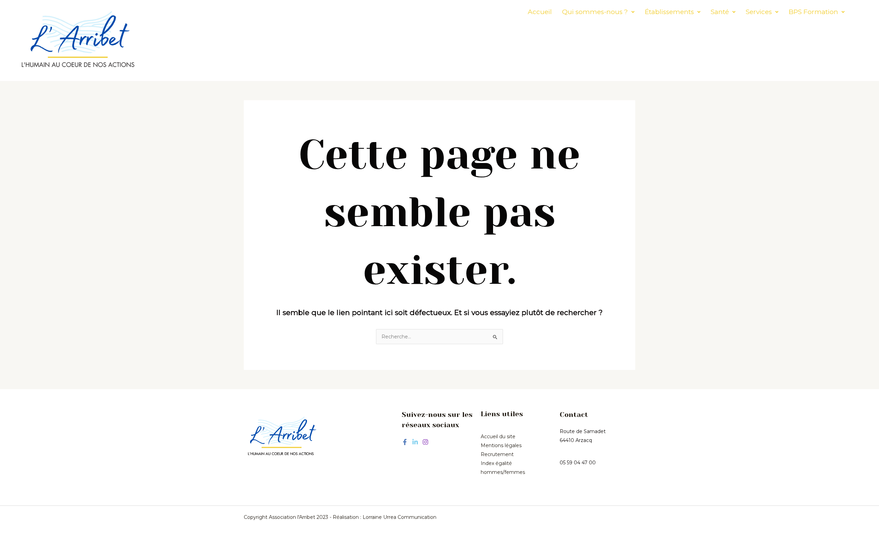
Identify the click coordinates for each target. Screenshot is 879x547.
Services (759, 12)
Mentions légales (501, 445)
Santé (720, 12)
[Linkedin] (415, 442)
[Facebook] (405, 442)
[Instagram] (425, 442)
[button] (598, 11)
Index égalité (496, 463)
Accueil (540, 12)
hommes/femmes (503, 472)
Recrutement (497, 454)
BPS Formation (813, 12)
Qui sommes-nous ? (595, 12)
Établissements (669, 12)
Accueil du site (498, 436)
